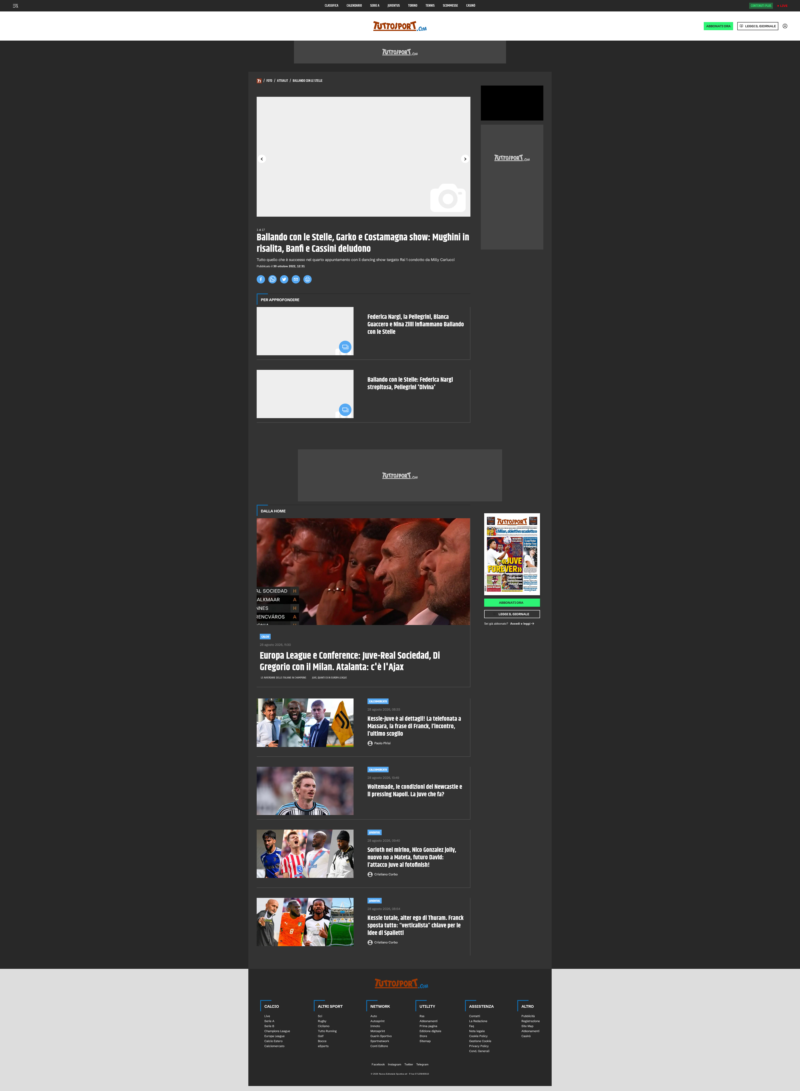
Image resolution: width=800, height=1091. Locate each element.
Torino (412, 5)
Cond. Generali (479, 1051)
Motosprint (377, 1031)
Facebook (378, 1064)
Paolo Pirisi (382, 743)
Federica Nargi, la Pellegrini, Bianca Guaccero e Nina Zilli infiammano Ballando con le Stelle (416, 324)
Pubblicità (528, 1016)
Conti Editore (379, 1046)
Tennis (430, 5)
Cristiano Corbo (386, 874)
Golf (321, 1036)
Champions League (277, 1031)
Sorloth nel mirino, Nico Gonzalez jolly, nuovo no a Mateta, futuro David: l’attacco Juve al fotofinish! (412, 857)
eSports (323, 1046)
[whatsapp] (272, 279)
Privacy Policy (479, 1046)
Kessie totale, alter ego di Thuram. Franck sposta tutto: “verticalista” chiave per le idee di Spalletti (416, 925)
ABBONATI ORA (718, 26)
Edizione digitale (430, 1031)
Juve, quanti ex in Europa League (329, 677)
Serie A (374, 5)
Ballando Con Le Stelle (307, 80)
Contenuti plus (761, 6)
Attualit (282, 80)
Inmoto (375, 1026)
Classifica (331, 5)
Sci (320, 1016)
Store (423, 1036)
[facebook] (261, 279)
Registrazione (530, 1021)
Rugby (322, 1021)
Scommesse (450, 5)
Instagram (394, 1064)
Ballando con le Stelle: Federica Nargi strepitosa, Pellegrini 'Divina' (410, 383)
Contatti (474, 1016)
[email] (296, 279)
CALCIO (265, 636)
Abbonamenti (429, 1021)
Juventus (394, 5)
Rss (422, 1016)
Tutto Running (327, 1031)
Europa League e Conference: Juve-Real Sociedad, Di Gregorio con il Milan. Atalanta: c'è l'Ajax (350, 661)
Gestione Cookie (480, 1041)
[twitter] (284, 279)
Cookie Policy (478, 1036)
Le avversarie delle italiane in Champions (283, 677)
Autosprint (377, 1021)
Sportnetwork (379, 1041)
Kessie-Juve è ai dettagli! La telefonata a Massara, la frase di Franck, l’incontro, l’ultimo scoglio (414, 726)
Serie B (269, 1026)
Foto (269, 80)
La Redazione (478, 1021)
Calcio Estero (273, 1041)
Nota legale (477, 1031)
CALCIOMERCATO (378, 701)
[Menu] (15, 6)
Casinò (470, 5)
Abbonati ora (511, 602)
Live (784, 5)
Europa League (274, 1036)
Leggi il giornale (760, 26)
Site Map (527, 1026)
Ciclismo (323, 1026)
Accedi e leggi (520, 623)
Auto (373, 1016)
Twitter (408, 1064)
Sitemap (425, 1041)
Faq (471, 1026)
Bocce (322, 1041)
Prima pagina (428, 1026)
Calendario (354, 5)
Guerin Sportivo (381, 1036)
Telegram (422, 1064)
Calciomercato (378, 769)
